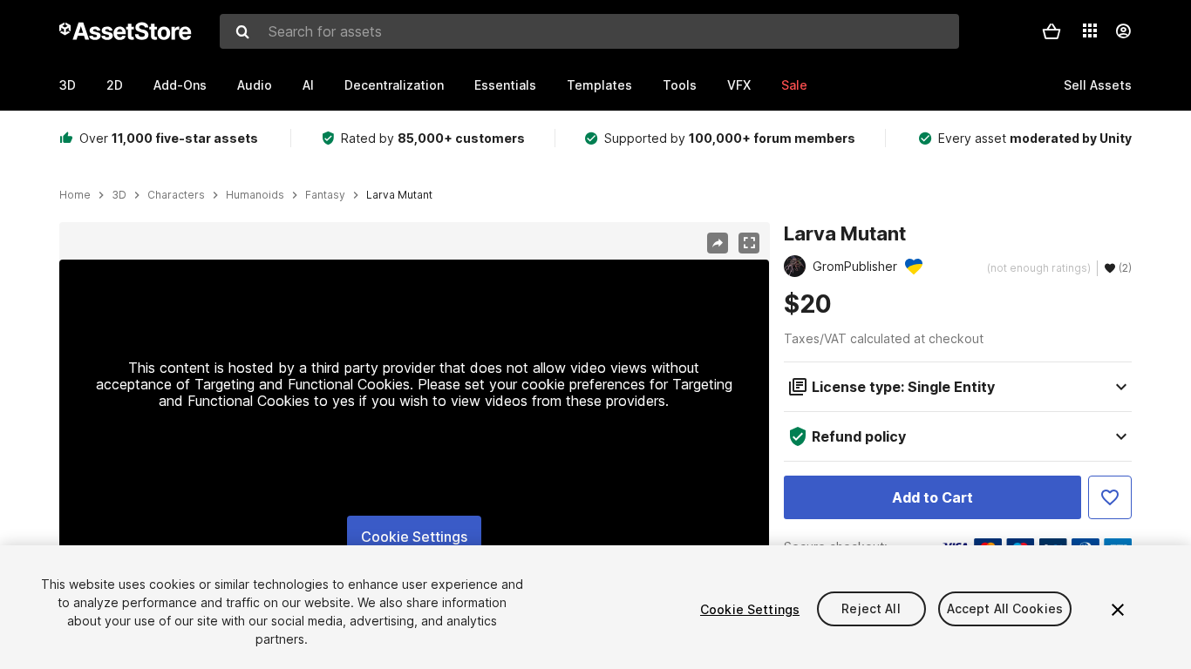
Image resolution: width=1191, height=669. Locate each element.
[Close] (1117, 610)
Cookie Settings (414, 536)
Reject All (870, 609)
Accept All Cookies (1005, 609)
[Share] (717, 243)
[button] (1051, 31)
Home (75, 195)
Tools (680, 85)
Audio (254, 85)
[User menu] (1123, 31)
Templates (599, 85)
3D (67, 85)
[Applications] (1089, 30)
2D (114, 85)
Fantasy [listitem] (325, 195)
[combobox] (589, 31)
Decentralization (394, 85)
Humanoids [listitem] (255, 195)
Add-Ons (180, 85)
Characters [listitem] (176, 195)
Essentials (505, 85)
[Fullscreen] (748, 243)
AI (308, 85)
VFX (739, 85)
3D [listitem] (119, 195)
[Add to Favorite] (1110, 497)
